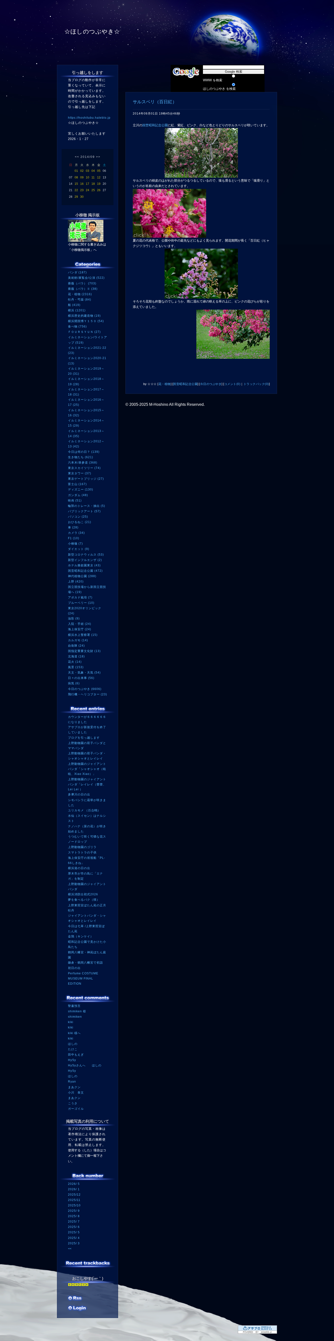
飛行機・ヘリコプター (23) (87, 694)
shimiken (75, 1016)
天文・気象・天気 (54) (84, 672)
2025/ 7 (74, 1221)
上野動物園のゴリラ (82, 847)
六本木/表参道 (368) (82, 462)
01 (76, 171)
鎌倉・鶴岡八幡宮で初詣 (85, 962)
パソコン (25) (78, 516)
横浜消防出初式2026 (83, 894)
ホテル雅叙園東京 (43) (84, 565)
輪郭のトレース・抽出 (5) (86, 506)
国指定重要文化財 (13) (84, 651)
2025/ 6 (74, 1227)
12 (98, 177)
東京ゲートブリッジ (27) (86, 478)
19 (98, 184)
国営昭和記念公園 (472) (85, 570)
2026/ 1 (74, 1189)
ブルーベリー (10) (81, 603)
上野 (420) (76, 581)
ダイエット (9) (78, 549)
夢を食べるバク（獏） (84, 899)
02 (82, 171)
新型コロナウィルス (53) (86, 554)
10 (87, 177)
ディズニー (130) (80, 489)
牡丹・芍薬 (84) (79, 299)
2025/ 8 (74, 1216)
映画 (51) (75, 500)
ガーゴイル (76, 1108)
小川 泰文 (76, 1092)
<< (77, 157)
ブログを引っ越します (84, 737)
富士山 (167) (77, 484)
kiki (70, 1022)
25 (93, 190)
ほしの (73, 1044)
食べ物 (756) (77, 326)
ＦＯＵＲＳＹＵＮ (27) (84, 332)
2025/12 (74, 1194)
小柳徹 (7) (75, 543)
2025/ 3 (74, 1243)
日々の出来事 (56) (81, 678)
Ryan (72, 1081)
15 (76, 184)
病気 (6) (74, 683)
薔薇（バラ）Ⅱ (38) (83, 289)
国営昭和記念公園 (155, 125)
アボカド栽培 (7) (80, 597)
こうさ (73, 1103)
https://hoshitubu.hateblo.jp (89, 117)
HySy (72, 1060)
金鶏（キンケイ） (80, 936)
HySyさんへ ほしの (84, 1065)
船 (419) (74, 305)
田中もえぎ (76, 1054)
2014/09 (87, 157)
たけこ (73, 1049)
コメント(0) (232, 384)
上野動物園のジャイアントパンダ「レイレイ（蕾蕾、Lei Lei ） (87, 784)
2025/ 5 (74, 1232)
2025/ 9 (74, 1211)
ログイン (77, 1308)
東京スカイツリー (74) (84, 468)
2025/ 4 (74, 1238)
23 (82, 190)
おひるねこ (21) (79, 522)
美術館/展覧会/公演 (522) (86, 278)
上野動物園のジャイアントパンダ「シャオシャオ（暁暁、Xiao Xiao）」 (87, 769)
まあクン (74, 1087)
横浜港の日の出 (79, 868)
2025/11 (74, 1200)
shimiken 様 (77, 1011)
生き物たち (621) (80, 457)
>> (98, 157)
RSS (75, 1298)
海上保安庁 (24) (79, 629)
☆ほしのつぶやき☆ (92, 31)
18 (93, 184)
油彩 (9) (74, 618)
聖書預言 (74, 1006)
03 (87, 171)
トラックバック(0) (256, 384)
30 (82, 196)
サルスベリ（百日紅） (155, 101)
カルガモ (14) (78, 640)
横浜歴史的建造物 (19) (84, 315)
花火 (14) (75, 662)
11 (93, 177)
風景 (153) (76, 667)
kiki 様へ (74, 1033)
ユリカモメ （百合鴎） (84, 810)
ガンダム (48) (78, 495)
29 (76, 196)
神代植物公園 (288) (82, 576)
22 (76, 190)
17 (87, 184)
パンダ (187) (77, 272)
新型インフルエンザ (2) (85, 560)
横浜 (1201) (77, 310)
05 (98, 171)
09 (82, 177)
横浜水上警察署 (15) (83, 635)
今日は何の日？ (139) (84, 452)
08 (76, 177)
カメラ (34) (76, 533)
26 (98, 190)
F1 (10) (73, 538)
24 (87, 190)
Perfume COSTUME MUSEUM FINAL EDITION (83, 978)
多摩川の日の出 (79, 794)
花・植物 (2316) (80, 294)
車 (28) (73, 527)
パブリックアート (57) (84, 511)
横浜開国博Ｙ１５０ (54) (86, 321)
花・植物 (164, 384)
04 (93, 171)
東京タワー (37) (79, 473)
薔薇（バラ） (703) (82, 283)
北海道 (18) (76, 656)
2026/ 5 (74, 1184)
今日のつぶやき (211, 384)
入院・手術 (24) (79, 624)
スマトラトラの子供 (82, 852)
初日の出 (74, 968)
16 (82, 184)
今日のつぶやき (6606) (84, 689)
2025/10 (74, 1205)
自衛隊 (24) (76, 645)
